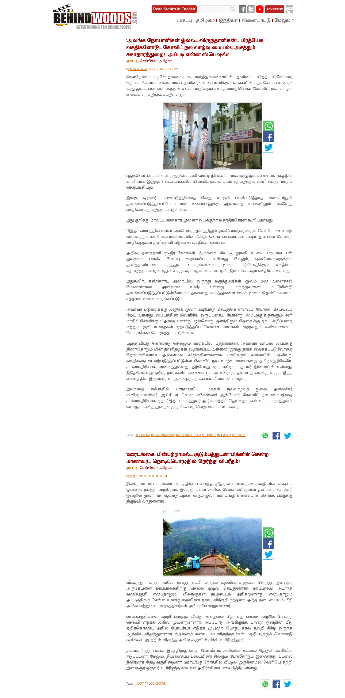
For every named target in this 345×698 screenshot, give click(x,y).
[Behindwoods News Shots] (95, 16)
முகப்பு (131, 61)
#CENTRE (239, 435)
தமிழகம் (165, 61)
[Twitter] (251, 9)
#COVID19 (209, 435)
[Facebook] (242, 9)
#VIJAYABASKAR (188, 435)
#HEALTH (224, 435)
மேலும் (282, 20)
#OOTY (141, 683)
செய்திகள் (148, 61)
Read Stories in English (174, 9)
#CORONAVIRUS (163, 435)
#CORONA (143, 435)
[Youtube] (260, 9)
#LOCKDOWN (156, 683)
